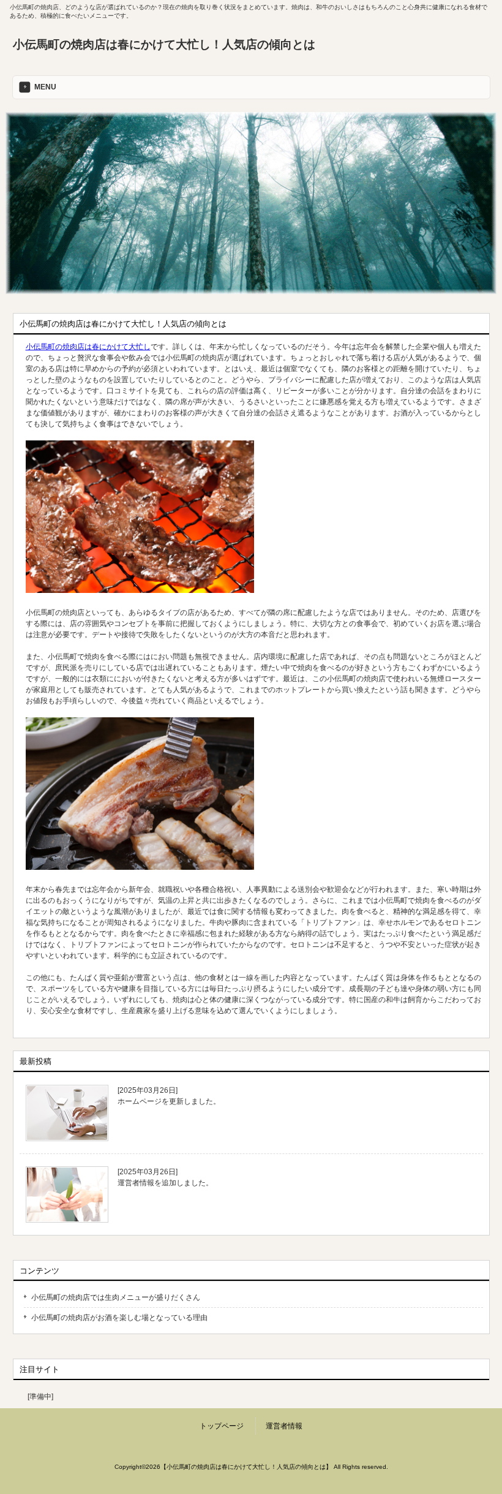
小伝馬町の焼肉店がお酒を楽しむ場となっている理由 (119, 1317)
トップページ (222, 1426)
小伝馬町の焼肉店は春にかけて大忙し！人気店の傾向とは (164, 44)
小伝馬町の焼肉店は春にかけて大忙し (88, 346)
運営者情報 (284, 1426)
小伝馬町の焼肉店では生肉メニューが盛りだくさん (115, 1297)
